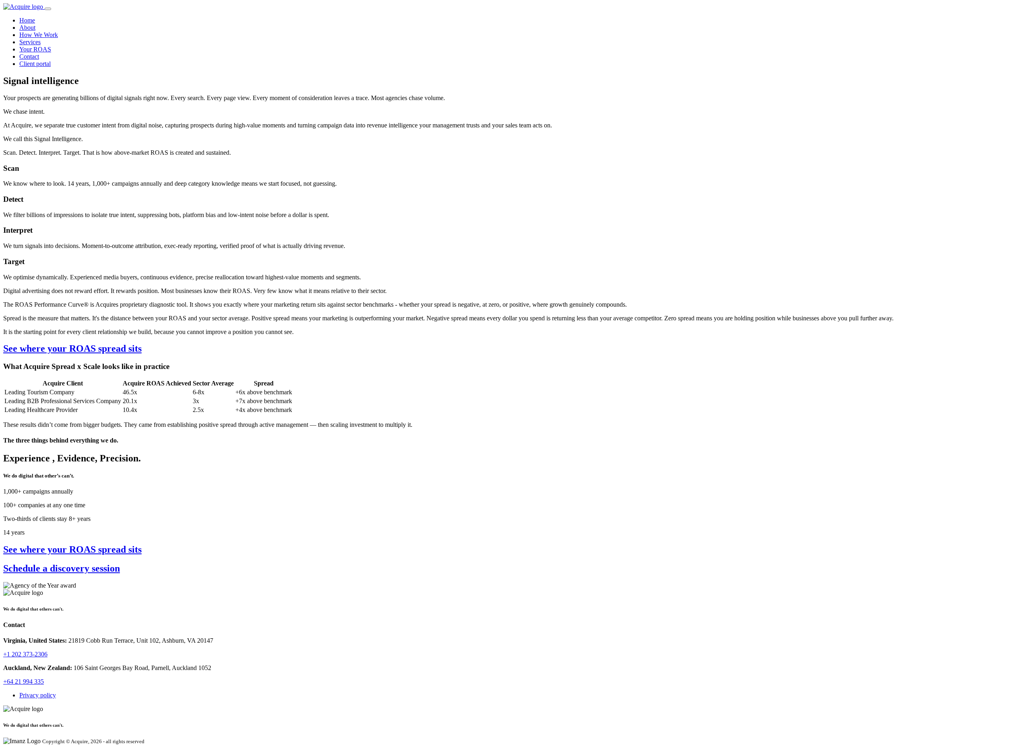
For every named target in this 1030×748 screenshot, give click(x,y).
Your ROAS (35, 49)
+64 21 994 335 (23, 681)
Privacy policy (37, 695)
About (27, 27)
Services (30, 42)
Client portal (35, 63)
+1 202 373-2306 (25, 654)
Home (27, 20)
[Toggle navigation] (48, 9)
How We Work (38, 34)
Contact (29, 56)
